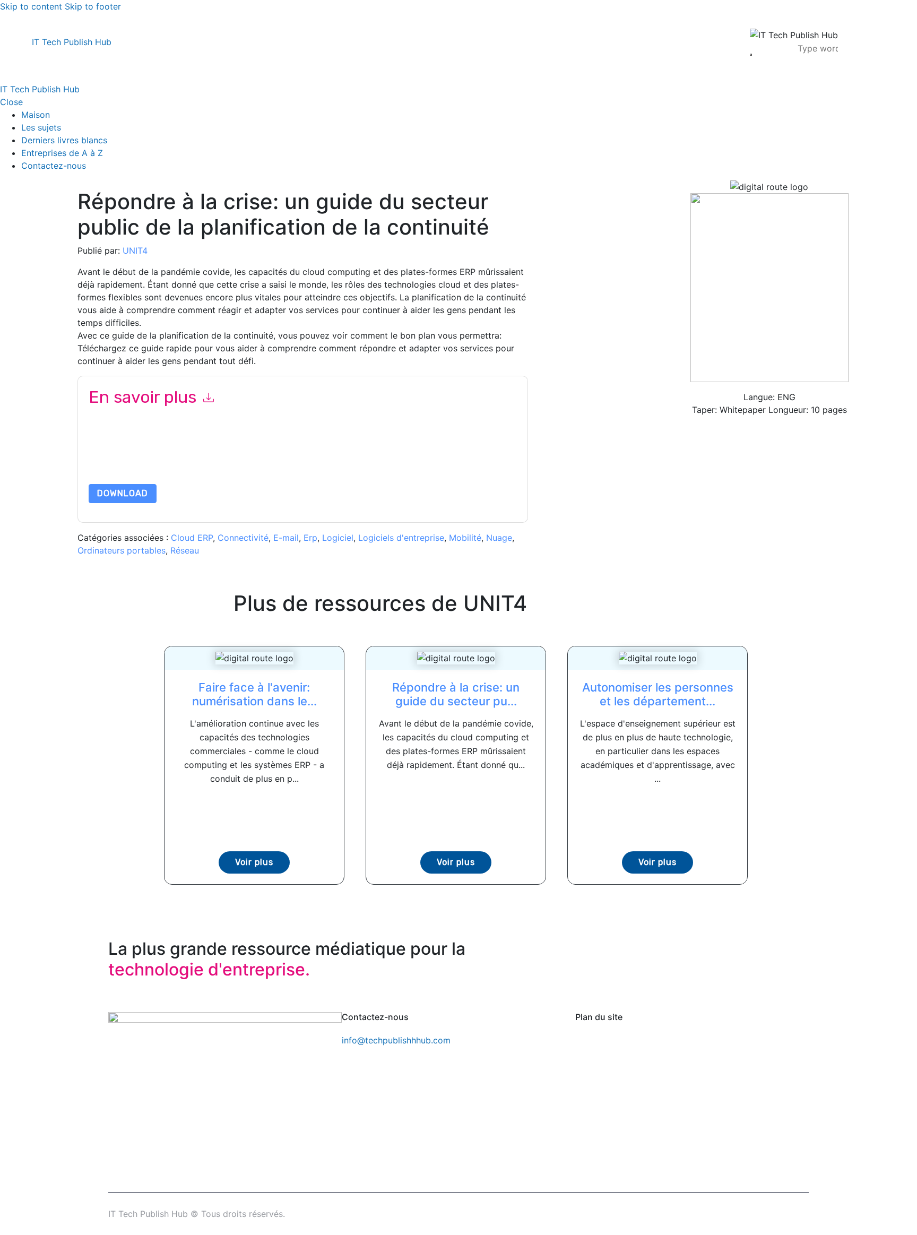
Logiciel (337, 537)
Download (122, 493)
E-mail (286, 537)
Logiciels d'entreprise (401, 537)
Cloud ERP (192, 537)
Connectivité (243, 537)
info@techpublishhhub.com (396, 1040)
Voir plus (254, 862)
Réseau (184, 550)
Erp (310, 537)
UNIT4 (135, 250)
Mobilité (465, 537)
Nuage (499, 537)
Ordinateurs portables (121, 550)
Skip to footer (93, 6)
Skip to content (31, 6)
